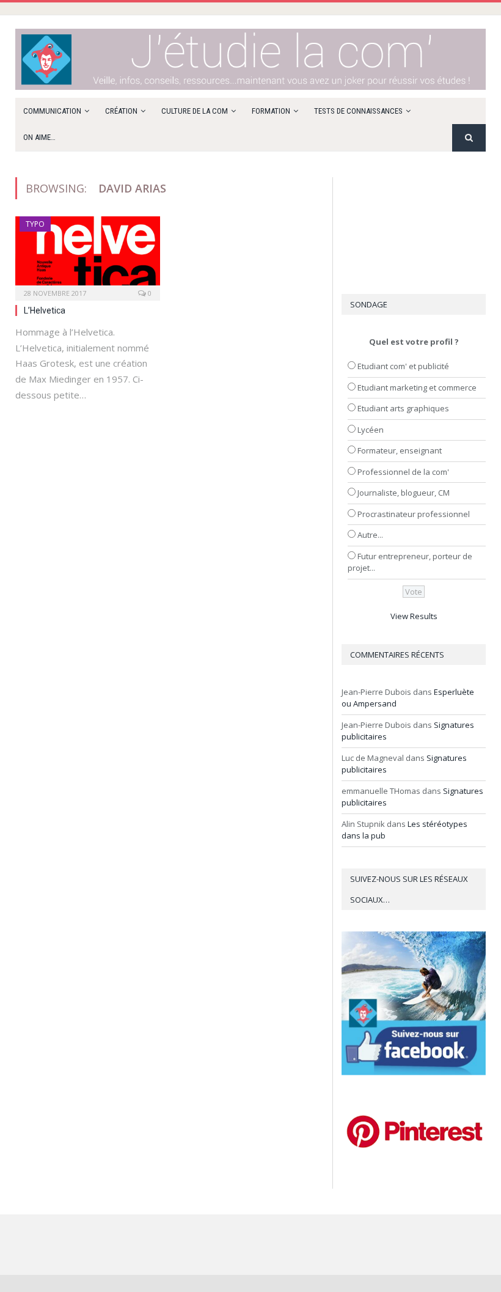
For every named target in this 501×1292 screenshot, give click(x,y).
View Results (413, 616)
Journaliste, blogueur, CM (403, 492)
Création (121, 111)
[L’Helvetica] (87, 254)
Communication (52, 111)
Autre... (370, 534)
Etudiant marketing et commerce (417, 387)
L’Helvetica (44, 310)
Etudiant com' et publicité (403, 366)
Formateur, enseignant (399, 450)
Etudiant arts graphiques (403, 408)
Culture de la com (194, 111)
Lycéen (370, 429)
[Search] (469, 138)
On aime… (39, 137)
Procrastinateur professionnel (413, 513)
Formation (271, 111)
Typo (35, 224)
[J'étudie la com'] (250, 56)
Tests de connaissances (358, 111)
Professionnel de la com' (403, 471)
